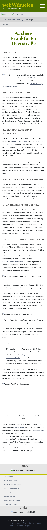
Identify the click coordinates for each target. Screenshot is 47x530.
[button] (42, 6)
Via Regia (7, 492)
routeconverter (11, 358)
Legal (27, 526)
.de (18, 358)
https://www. (27, 355)
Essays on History (10, 504)
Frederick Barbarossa (18, 141)
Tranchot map (18, 427)
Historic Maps (8, 496)
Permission (36, 288)
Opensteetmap (25, 288)
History (20, 526)
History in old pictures (11, 484)
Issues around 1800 (11, 500)
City (24, 523)
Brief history (8, 477)
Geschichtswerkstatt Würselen (13, 262)
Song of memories (10, 488)
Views (39, 523)
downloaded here (37, 430)
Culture (31, 523)
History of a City (9, 481)
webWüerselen (14, 523)
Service (11, 526)
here (6, 445)
